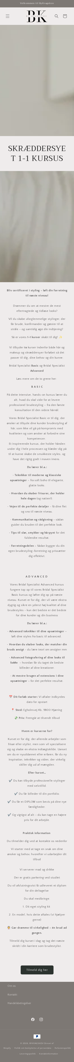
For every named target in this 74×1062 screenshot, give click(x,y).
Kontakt (12, 994)
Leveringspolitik (27, 1054)
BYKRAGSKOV (36, 1043)
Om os (12, 986)
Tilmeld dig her (37, 970)
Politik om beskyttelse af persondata (32, 1048)
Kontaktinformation (48, 1054)
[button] (7, 16)
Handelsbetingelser (19, 1003)
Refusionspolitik (63, 1048)
